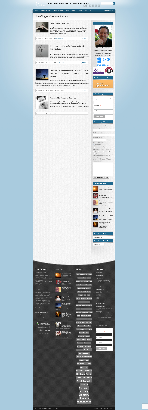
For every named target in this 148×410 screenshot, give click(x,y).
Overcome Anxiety (82, 291)
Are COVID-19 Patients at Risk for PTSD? (105, 194)
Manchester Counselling (84, 326)
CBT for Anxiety (84, 353)
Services (73, 10)
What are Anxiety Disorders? (60, 23)
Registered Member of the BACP (103, 277)
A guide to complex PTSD (105, 209)
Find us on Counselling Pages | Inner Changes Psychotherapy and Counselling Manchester (43, 312)
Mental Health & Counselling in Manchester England (44, 330)
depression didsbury (82, 329)
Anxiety (88, 363)
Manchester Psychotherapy (82, 312)
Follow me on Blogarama (41, 317)
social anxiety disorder (82, 319)
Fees (86, 10)
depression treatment (86, 315)
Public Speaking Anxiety (82, 274)
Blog (91, 10)
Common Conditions (46, 10)
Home (36, 10)
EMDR (83, 322)
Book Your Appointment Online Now (102, 85)
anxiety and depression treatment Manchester (84, 370)
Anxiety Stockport (83, 386)
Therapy (82, 284)
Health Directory (39, 307)
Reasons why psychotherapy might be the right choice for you (66, 333)
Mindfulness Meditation (84, 336)
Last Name (96, 110)
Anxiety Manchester (84, 399)
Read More (84, 38)
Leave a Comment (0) (59, 38)
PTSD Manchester (83, 302)
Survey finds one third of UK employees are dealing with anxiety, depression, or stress (66, 324)
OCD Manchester (84, 281)
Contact (80, 10)
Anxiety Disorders (58, 10)
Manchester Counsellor (86, 298)
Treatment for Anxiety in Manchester (63, 98)
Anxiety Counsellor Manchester (84, 288)
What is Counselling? (104, 187)
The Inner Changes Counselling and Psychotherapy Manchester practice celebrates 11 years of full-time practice (69, 73)
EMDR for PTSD (88, 284)
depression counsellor (86, 308)
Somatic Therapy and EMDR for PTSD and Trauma (106, 216)
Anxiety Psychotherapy (84, 357)
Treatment (88, 322)
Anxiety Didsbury (84, 392)
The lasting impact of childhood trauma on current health (106, 202)
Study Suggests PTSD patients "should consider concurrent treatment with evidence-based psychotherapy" (105, 225)
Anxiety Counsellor (84, 381)
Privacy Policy (99, 322)
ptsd (85, 350)
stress (87, 332)
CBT (85, 295)
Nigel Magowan (99, 289)
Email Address (98, 100)
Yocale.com (46, 333)
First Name (97, 105)
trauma (89, 350)
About (67, 10)
